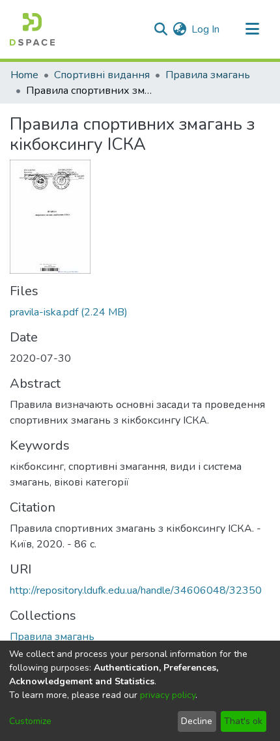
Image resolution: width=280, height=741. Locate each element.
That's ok (243, 721)
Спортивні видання (102, 75)
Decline (196, 721)
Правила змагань (207, 75)
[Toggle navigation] (252, 29)
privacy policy (167, 695)
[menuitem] (179, 29)
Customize (30, 721)
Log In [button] (206, 29)
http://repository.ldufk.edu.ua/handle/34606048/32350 (136, 590)
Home (24, 75)
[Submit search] (160, 29)
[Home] (32, 29)
